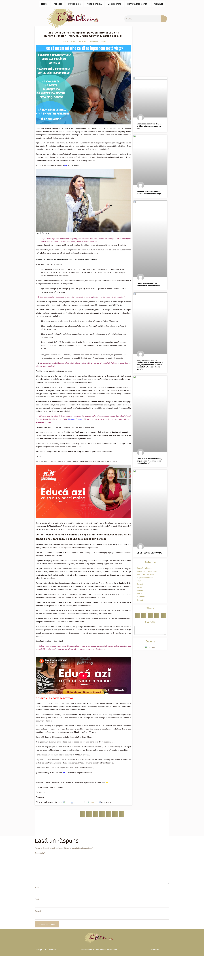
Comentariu (40, 853)
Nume (38, 887)
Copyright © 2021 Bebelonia (45, 950)
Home (44, 4)
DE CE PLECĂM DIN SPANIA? (149, 553)
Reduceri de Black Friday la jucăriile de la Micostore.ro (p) (149, 193)
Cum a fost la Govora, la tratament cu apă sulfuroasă (148, 285)
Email (37, 899)
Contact (158, 4)
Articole (58, 4)
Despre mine (114, 4)
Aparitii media (94, 4)
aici (65, 165)
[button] (138, 4)
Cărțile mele (74, 4)
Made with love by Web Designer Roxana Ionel (99, 950)
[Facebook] (163, 949)
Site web (38, 911)
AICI (64, 773)
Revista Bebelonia (137, 4)
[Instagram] (168, 949)
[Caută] (164, 18)
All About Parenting (75, 419)
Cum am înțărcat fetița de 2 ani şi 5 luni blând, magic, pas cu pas (149, 126)
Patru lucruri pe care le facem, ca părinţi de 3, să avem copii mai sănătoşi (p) (149, 461)
